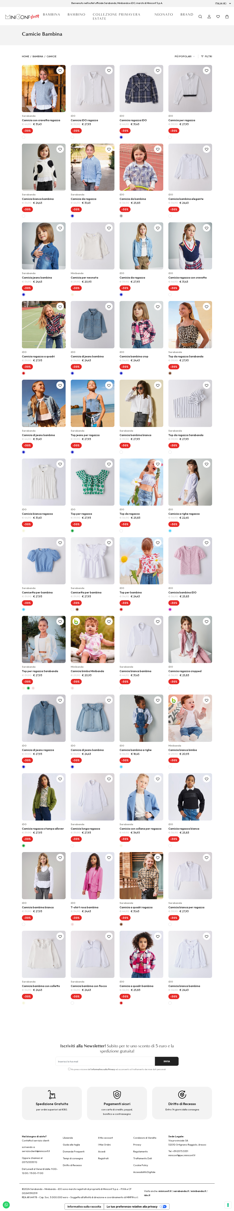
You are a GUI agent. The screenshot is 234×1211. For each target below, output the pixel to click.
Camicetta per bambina (37, 592)
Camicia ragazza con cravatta (187, 277)
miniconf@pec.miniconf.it (181, 1155)
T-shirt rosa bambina (84, 907)
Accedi (101, 1151)
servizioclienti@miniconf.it (36, 1151)
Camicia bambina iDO (182, 592)
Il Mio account (105, 1137)
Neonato (164, 14)
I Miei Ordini (104, 1144)
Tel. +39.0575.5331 (178, 1151)
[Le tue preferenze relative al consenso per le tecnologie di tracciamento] (228, 1205)
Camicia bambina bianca (135, 435)
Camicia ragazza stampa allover (43, 828)
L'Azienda (68, 1137)
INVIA (167, 1061)
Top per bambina (131, 592)
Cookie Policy (140, 1165)
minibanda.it (198, 1191)
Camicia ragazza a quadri (38, 356)
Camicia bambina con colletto (41, 986)
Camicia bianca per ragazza (186, 907)
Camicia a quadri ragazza (136, 907)
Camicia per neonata (84, 277)
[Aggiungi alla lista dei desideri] (60, 70)
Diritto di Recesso (72, 1165)
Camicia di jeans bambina (87, 356)
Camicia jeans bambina (37, 277)
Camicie (51, 56)
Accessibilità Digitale (144, 1172)
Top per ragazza (81, 513)
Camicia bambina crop (134, 356)
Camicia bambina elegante (186, 199)
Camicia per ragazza (181, 120)
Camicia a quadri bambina (136, 986)
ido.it (147, 1195)
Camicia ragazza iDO (133, 120)
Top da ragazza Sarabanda (185, 356)
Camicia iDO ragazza (84, 120)
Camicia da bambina (133, 199)
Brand (187, 14)
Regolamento (140, 1151)
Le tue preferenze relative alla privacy (132, 1206)
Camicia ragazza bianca (183, 828)
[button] (76, 562)
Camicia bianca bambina (38, 199)
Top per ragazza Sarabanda (40, 671)
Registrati (103, 1158)
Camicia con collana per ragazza (140, 828)
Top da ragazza (130, 513)
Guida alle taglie (71, 1144)
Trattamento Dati (142, 1158)
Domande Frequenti (73, 1151)
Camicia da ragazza (83, 199)
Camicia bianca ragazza (37, 513)
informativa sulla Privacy (103, 1069)
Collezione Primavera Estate (117, 17)
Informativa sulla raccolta (84, 1206)
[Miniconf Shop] (22, 16)
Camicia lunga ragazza (85, 828)
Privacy (137, 1144)
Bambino (77, 14)
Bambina (51, 14)
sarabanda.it (181, 1191)
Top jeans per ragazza (85, 435)
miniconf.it (164, 1191)
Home (25, 56)
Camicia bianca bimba (182, 750)
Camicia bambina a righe (136, 750)
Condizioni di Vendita (144, 1137)
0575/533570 (29, 1162)
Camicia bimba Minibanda (87, 671)
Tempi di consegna (73, 1158)
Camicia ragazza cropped (184, 671)
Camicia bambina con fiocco (89, 986)
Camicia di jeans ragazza (38, 750)
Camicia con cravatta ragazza (41, 120)
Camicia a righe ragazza (184, 513)
